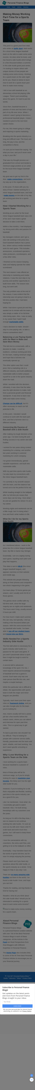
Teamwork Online (17, 703)
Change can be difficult (12, 403)
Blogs (19, 978)
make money (9, 195)
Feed (5, 942)
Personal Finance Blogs (21, 976)
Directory (12, 978)
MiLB (20, 566)
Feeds (6, 978)
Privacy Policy (27, 978)
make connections (15, 179)
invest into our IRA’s (14, 634)
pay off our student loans (19, 631)
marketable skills (16, 322)
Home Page (11, 953)
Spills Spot (18, 48)
